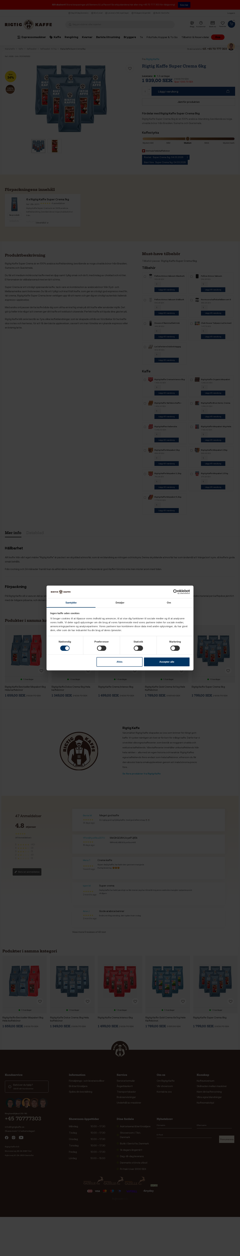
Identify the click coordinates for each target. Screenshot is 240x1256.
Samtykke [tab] (71, 602)
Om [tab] (169, 602)
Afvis (119, 661)
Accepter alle (166, 661)
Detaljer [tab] (120, 602)
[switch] (101, 648)
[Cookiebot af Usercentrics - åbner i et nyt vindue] (175, 591)
